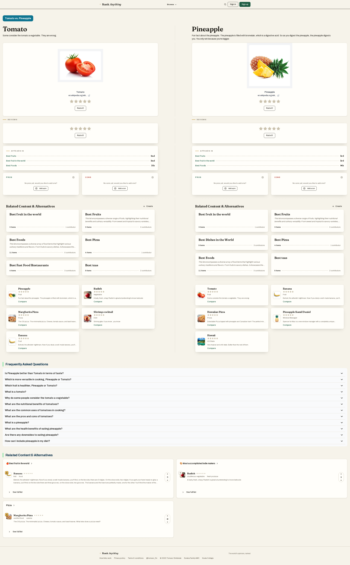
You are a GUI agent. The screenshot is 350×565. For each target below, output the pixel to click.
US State (211, 341)
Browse (170, 4)
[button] (80, 101)
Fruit (20, 295)
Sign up (245, 4)
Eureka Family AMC (191, 558)
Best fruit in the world (15, 161)
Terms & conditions (136, 558)
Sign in (233, 4)
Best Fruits (11, 156)
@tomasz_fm (151, 558)
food (21, 476)
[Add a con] (152, 177)
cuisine (29, 518)
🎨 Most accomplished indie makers (197, 463)
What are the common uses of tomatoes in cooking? (35, 410)
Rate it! (80, 108)
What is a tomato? (15, 391)
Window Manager (290, 318)
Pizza (20, 318)
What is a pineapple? (17, 422)
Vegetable (98, 295)
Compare (22, 302)
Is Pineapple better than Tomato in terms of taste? (34, 373)
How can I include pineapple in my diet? (27, 441)
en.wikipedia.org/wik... (77, 95)
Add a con (122, 188)
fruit (15, 476)
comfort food (19, 518)
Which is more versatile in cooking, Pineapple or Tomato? (38, 379)
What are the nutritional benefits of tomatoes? (32, 404)
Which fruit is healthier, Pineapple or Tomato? (31, 385)
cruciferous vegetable (196, 476)
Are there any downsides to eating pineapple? (32, 434)
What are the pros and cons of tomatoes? (29, 416)
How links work (105, 558)
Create (149, 206)
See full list (18, 492)
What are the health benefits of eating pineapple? (33, 428)
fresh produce (212, 476)
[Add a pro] (73, 177)
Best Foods (11, 166)
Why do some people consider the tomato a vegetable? (37, 398)
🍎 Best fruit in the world (17, 463)
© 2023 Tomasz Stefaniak (170, 558)
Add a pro (42, 188)
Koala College (207, 558)
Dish (95, 318)
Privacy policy (119, 558)
